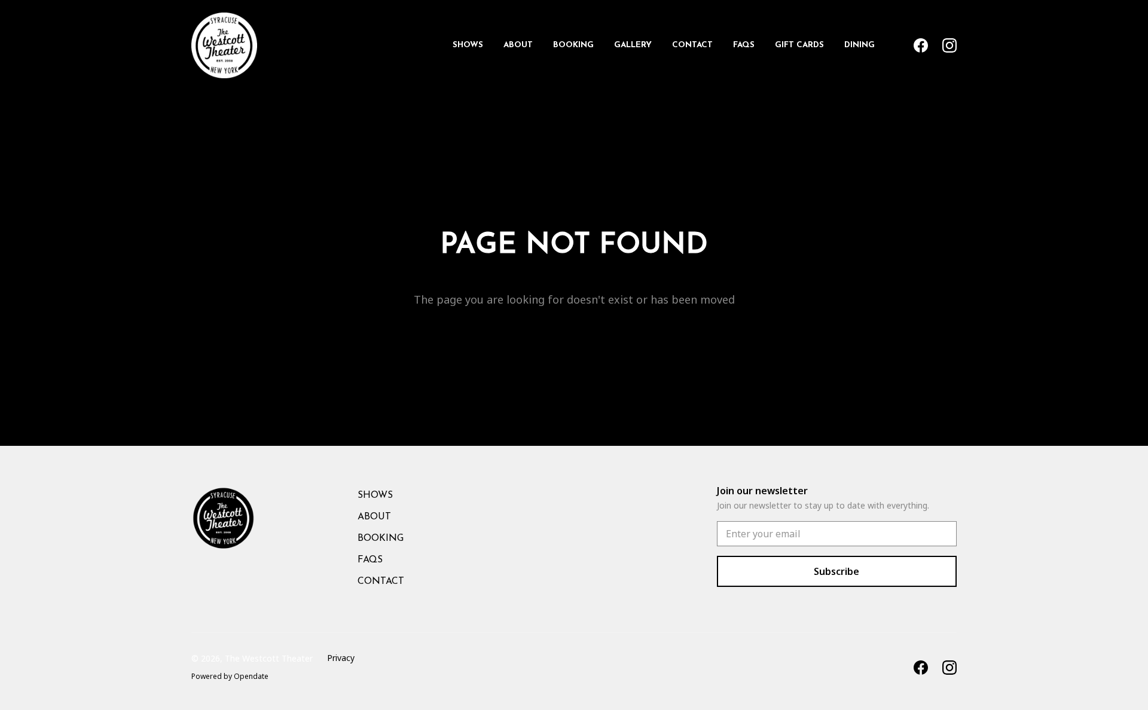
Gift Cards (799, 45)
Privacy (341, 657)
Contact (692, 45)
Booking (573, 45)
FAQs (744, 45)
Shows (468, 45)
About (518, 45)
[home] (224, 45)
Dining (859, 45)
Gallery (633, 45)
